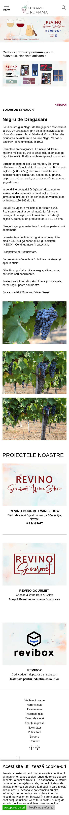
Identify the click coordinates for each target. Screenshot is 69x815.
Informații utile (34, 713)
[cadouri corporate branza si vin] (34, 73)
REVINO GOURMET (34, 590)
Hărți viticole (34, 704)
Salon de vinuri (34, 718)
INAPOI (60, 104)
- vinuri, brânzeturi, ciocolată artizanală (28, 54)
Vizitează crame (34, 700)
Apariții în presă (34, 723)
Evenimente (34, 709)
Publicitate (34, 732)
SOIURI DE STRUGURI (18, 109)
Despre (34, 736)
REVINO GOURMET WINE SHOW (34, 511)
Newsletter (34, 727)
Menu (6, 10)
